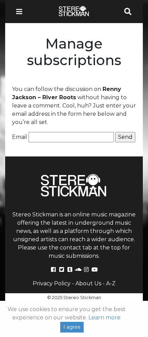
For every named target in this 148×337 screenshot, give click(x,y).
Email (19, 137)
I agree (72, 327)
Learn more (104, 317)
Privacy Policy (52, 283)
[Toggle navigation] (21, 11)
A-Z (111, 283)
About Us (88, 283)
